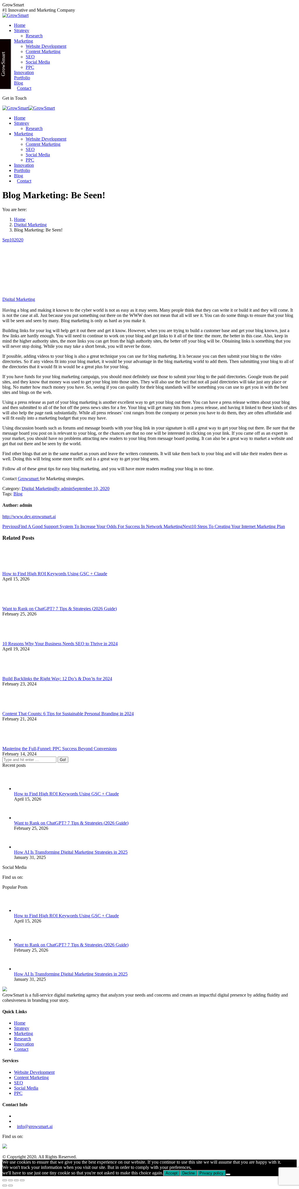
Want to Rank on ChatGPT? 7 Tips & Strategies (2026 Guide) (59, 608)
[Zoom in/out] (22, 1180)
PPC (18, 1093)
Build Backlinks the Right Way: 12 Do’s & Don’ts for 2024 (57, 678)
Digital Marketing (18, 299)
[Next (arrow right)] (10, 1185)
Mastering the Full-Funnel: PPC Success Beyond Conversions (59, 748)
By (63, 488)
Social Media (26, 1087)
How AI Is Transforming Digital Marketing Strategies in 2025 (71, 852)
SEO (18, 1082)
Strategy (21, 1028)
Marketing (23, 1033)
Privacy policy (211, 1173)
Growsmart (29, 478)
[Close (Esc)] (4, 1180)
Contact (21, 1049)
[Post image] (18, 568)
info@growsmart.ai (35, 1126)
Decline (188, 1173)
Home (19, 1022)
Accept (172, 1173)
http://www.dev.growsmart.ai (29, 516)
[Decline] (228, 1174)
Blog (17, 493)
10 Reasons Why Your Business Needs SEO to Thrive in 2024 (60, 643)
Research (22, 1038)
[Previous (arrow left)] (4, 1185)
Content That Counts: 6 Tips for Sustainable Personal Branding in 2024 (68, 713)
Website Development (34, 1072)
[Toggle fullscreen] (16, 1180)
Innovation (24, 1043)
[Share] (10, 1180)
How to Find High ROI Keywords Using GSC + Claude (54, 573)
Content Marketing (31, 1077)
